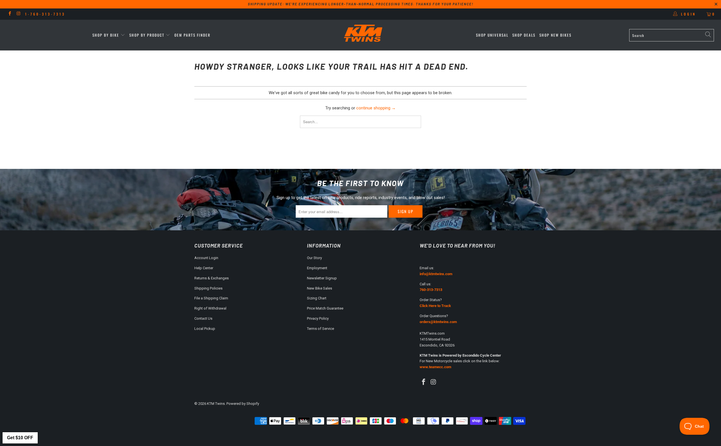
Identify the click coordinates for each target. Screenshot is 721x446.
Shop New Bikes (555, 35)
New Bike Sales (319, 288)
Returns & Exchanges (211, 278)
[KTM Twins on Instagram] (18, 14)
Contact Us (203, 318)
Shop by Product (146, 35)
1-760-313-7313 (45, 14)
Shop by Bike (105, 35)
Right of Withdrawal (210, 308)
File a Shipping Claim (211, 298)
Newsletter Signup (322, 278)
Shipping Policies (208, 288)
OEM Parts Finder (192, 35)
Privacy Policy (318, 318)
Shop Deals (523, 35)
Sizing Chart (316, 298)
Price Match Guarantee (325, 308)
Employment (317, 268)
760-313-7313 (431, 290)
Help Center (203, 268)
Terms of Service (320, 328)
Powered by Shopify (242, 403)
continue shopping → (376, 108)
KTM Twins (216, 403)
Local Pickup (204, 328)
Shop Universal (492, 35)
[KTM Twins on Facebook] (9, 14)
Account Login (206, 258)
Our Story (314, 258)
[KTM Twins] (363, 34)
